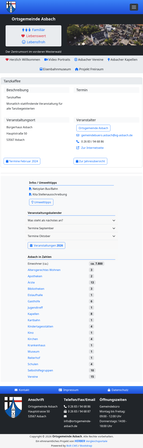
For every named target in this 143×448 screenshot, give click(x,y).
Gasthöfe (34, 301)
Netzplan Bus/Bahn (45, 189)
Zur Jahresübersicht (91, 161)
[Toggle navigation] (134, 7)
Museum (33, 351)
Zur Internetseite (92, 148)
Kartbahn (34, 320)
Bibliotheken (36, 289)
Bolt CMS (72, 445)
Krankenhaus (36, 345)
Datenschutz (120, 390)
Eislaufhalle (35, 295)
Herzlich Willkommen (24, 59)
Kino (31, 333)
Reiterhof (34, 358)
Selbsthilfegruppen (40, 370)
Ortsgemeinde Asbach (93, 128)
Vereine (33, 377)
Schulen (33, 364)
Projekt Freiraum (91, 69)
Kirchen (33, 339)
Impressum (70, 390)
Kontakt (24, 390)
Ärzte (31, 282)
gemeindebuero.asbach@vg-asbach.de (107, 135)
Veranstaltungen (48, 245)
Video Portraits (59, 59)
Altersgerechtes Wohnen (44, 270)
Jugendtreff (35, 307)
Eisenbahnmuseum (57, 69)
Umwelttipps (42, 202)
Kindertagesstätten (40, 326)
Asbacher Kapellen (124, 59)
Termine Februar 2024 (23, 161)
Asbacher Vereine (90, 59)
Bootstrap (86, 445)
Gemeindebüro (110, 406)
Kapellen (33, 314)
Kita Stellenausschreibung (49, 194)
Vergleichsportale (91, 441)
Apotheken (35, 276)
